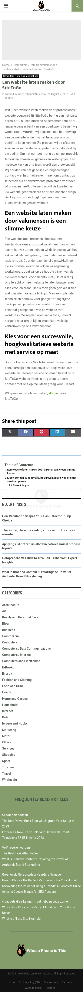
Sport (6, 761)
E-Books (8, 667)
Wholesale (9, 779)
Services (8, 748)
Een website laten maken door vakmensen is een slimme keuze (41, 471)
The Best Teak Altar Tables (20, 853)
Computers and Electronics (21, 661)
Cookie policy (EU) (29, 982)
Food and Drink (12, 686)
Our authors (51, 982)
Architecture (10, 605)
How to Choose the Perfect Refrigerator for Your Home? (39, 880)
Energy (7, 673)
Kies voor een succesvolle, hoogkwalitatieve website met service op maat (41, 479)
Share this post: (22, 485)
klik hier (54, 393)
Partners (67, 982)
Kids (5, 717)
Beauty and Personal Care (20, 617)
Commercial (11, 636)
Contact (50, 987)
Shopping (9, 754)
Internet (7, 711)
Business (8, 630)
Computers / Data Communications (20, 76)
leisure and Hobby (14, 723)
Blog (5, 623)
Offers (6, 742)
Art (4, 611)
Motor (6, 736)
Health (6, 692)
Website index (33, 987)
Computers (10, 642)
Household (10, 705)
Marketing (9, 730)
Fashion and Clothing (17, 680)
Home (11, 982)
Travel (6, 773)
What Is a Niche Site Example (21, 918)
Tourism (8, 767)
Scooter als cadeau (15, 815)
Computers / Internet (16, 654)
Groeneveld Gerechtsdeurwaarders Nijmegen (32, 874)
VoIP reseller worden (16, 847)
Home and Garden (15, 698)
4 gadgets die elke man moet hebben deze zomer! (36, 901)
